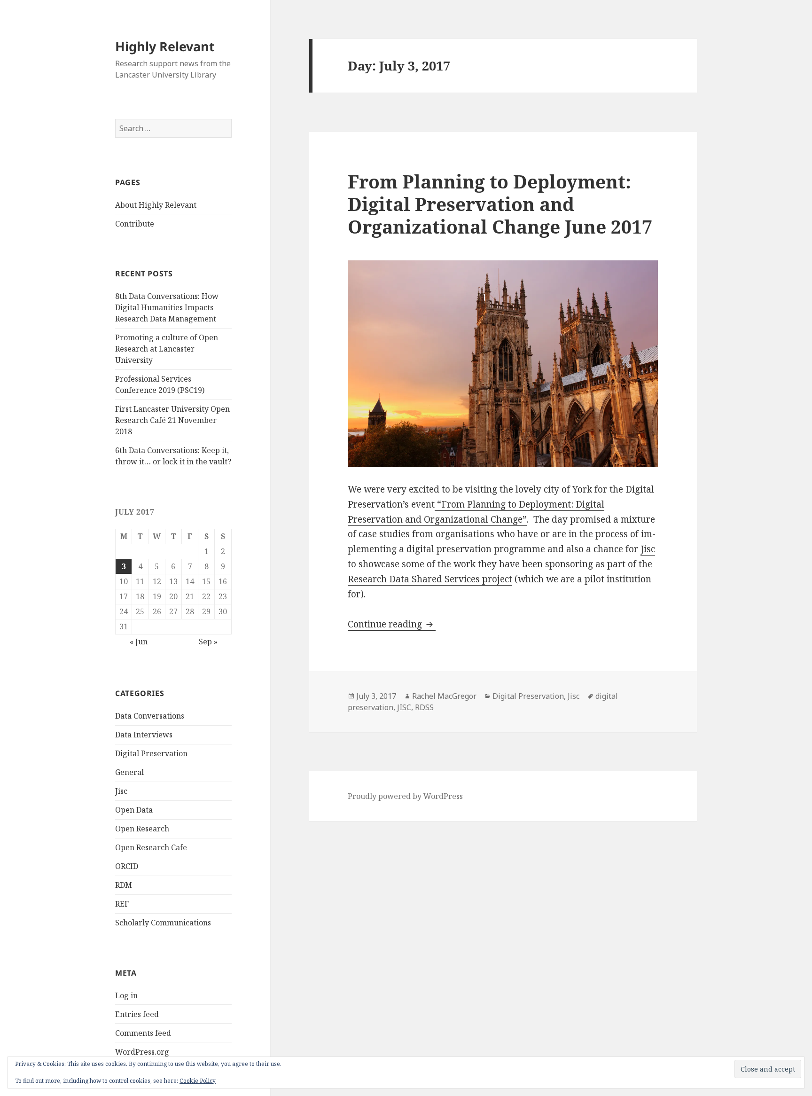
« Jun (139, 641)
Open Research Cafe (151, 847)
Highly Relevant (165, 46)
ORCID (126, 866)
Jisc (121, 791)
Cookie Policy (198, 1081)
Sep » (208, 641)
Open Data (134, 810)
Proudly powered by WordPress (405, 796)
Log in (126, 995)
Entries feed (137, 1014)
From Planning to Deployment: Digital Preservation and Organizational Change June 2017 (500, 204)
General (129, 772)
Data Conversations (149, 716)
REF (122, 904)
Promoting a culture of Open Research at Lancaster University (166, 348)
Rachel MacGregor (444, 696)
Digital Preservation (151, 753)
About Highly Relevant (155, 205)
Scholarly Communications (163, 922)
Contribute (134, 224)
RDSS (424, 707)
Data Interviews (143, 734)
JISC (404, 707)
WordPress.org (142, 1052)
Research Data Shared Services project (430, 579)
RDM (123, 885)
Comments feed (143, 1033)
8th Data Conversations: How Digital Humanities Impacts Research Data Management (167, 307)
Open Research (142, 828)
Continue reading (392, 624)
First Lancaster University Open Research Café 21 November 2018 (172, 420)
